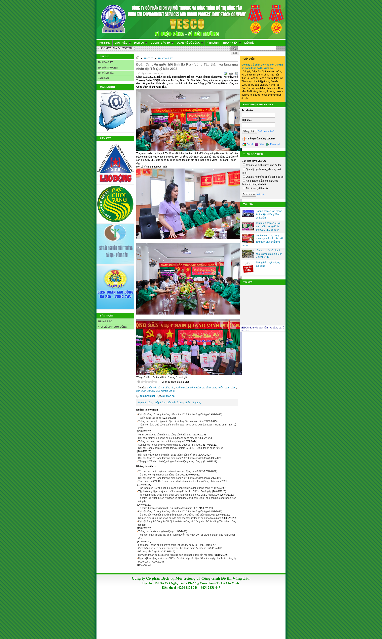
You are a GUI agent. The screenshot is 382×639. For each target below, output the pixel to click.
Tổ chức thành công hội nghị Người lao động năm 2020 (168, 508)
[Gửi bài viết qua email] (225, 73)
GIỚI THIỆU (121, 42)
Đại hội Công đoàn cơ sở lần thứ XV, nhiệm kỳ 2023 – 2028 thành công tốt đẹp (180, 448)
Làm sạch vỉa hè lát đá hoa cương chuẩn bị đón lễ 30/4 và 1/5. (269, 254)
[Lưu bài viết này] (236, 73)
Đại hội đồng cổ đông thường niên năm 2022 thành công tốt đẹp (173, 478)
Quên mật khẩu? (266, 131)
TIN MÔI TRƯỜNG (108, 67)
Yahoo (261, 144)
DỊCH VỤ (139, 42)
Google (250, 144)
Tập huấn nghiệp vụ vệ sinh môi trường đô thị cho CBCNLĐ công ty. (174, 491)
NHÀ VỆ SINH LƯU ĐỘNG (112, 326)
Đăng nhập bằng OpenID (261, 138)
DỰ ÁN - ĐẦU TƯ (160, 42)
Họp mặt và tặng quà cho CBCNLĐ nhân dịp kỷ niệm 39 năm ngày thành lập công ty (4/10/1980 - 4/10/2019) (187, 560)
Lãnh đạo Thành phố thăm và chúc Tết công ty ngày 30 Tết (170, 545)
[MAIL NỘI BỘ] (115, 130)
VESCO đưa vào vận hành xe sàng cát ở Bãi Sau (164, 434)
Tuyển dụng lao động (149, 418)
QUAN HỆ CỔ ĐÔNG (188, 42)
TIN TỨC (148, 58)
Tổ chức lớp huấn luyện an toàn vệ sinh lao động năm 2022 (170, 471)
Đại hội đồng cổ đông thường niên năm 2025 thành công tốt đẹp (173, 414)
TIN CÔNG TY (105, 62)
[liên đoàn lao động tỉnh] (115, 308)
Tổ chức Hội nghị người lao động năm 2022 (162, 474)
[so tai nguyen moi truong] (115, 263)
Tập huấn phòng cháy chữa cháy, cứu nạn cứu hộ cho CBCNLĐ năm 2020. (178, 494)
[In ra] (231, 73)
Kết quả (260, 194)
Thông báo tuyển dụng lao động (155, 531)
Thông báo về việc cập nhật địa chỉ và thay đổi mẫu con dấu (170, 421)
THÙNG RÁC (105, 321)
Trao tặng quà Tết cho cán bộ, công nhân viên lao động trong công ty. (175, 488)
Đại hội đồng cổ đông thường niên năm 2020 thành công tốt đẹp (173, 511)
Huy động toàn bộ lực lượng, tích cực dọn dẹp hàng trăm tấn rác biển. (175, 555)
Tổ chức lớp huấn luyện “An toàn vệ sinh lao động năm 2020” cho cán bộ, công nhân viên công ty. (187, 500)
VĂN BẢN (103, 78)
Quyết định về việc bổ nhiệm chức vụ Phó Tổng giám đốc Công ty (173, 548)
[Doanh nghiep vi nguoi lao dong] (115, 182)
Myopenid (275, 144)
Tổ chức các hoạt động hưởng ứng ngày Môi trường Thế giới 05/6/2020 (176, 514)
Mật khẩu (247, 120)
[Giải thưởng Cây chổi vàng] (115, 222)
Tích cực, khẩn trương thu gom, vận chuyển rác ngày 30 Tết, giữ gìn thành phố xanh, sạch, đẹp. (187, 536)
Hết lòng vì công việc (149, 551)
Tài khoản (247, 110)
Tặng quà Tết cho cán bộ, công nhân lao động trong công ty (170, 461)
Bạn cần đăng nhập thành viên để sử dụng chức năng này (169, 402)
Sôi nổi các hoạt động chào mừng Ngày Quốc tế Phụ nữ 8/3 (170, 444)
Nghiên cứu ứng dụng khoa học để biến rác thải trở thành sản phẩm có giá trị (179, 518)
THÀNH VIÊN (230, 42)
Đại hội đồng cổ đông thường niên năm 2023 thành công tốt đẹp (173, 458)
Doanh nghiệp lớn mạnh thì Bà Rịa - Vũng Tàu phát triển (269, 214)
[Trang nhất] (137, 58)
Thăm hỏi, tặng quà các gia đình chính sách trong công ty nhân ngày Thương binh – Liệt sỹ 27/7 (187, 426)
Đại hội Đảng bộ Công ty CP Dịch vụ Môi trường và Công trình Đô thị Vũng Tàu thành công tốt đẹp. (187, 523)
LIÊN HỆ (249, 42)
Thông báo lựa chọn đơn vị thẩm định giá (160, 441)
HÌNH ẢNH (213, 42)
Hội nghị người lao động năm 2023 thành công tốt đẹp (167, 454)
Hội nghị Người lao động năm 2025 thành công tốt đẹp (167, 438)
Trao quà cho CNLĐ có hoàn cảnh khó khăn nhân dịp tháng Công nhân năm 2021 (182, 481)
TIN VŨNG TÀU (106, 73)
